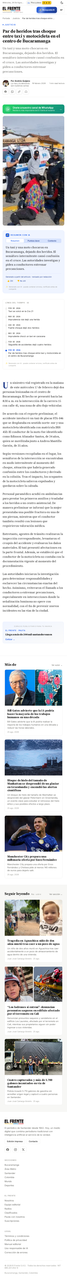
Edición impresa (15, 1141)
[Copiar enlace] (19, 92)
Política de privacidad (16, 1240)
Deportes (9, 1185)
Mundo (8, 1181)
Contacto (33, 1141)
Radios (8, 1208)
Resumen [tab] (15, 241)
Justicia (16, 18)
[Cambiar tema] (61, 2)
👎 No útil (21, 281)
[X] (23, 1150)
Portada (6, 18)
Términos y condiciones (17, 1236)
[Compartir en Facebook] (5, 92)
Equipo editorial (12, 1204)
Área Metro (10, 1169)
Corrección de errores (16, 1252)
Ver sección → (55, 894)
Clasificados (11, 1212)
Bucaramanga (12, 1165)
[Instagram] (15, 1150)
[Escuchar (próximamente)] (26, 92)
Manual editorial (13, 1244)
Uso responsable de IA (16, 1248)
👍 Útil (10, 281)
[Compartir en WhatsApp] (12, 92)
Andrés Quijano (22, 81)
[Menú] (61, 10)
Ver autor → (57, 665)
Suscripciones (12, 1221)
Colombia (9, 1177)
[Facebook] (8, 1150)
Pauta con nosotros (15, 1217)
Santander (10, 1173)
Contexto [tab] (52, 241)
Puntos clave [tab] (34, 241)
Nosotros (9, 1200)
